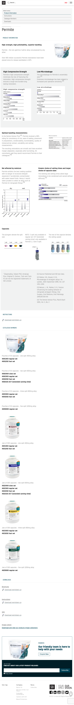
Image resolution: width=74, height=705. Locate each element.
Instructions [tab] (8, 16)
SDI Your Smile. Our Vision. (22, 690)
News (32, 684)
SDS (3, 612)
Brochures (5, 587)
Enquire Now (44, 654)
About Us (19, 687)
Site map (5, 684)
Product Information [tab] (10, 13)
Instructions (6, 599)
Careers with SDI (21, 696)
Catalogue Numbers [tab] (10, 18)
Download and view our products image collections (20, 628)
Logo (4, 3)
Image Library (6, 625)
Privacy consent (9, 673)
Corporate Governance (20, 694)
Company (19, 684)
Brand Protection (21, 699)
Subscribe (34, 687)
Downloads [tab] (7, 21)
